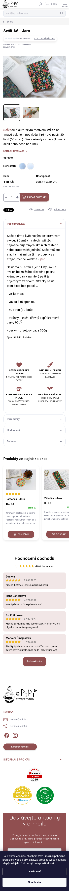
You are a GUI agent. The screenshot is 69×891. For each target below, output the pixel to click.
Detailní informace (13, 151)
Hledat (61, 13)
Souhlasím (34, 882)
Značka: (9, 47)
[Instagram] (15, 735)
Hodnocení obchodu (34, 558)
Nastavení (34, 871)
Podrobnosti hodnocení (44, 38)
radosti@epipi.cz (19, 719)
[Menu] (65, 4)
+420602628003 (18, 726)
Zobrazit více (34, 661)
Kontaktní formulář (20, 747)
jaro (42, 259)
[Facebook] (6, 735)
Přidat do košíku (37, 197)
